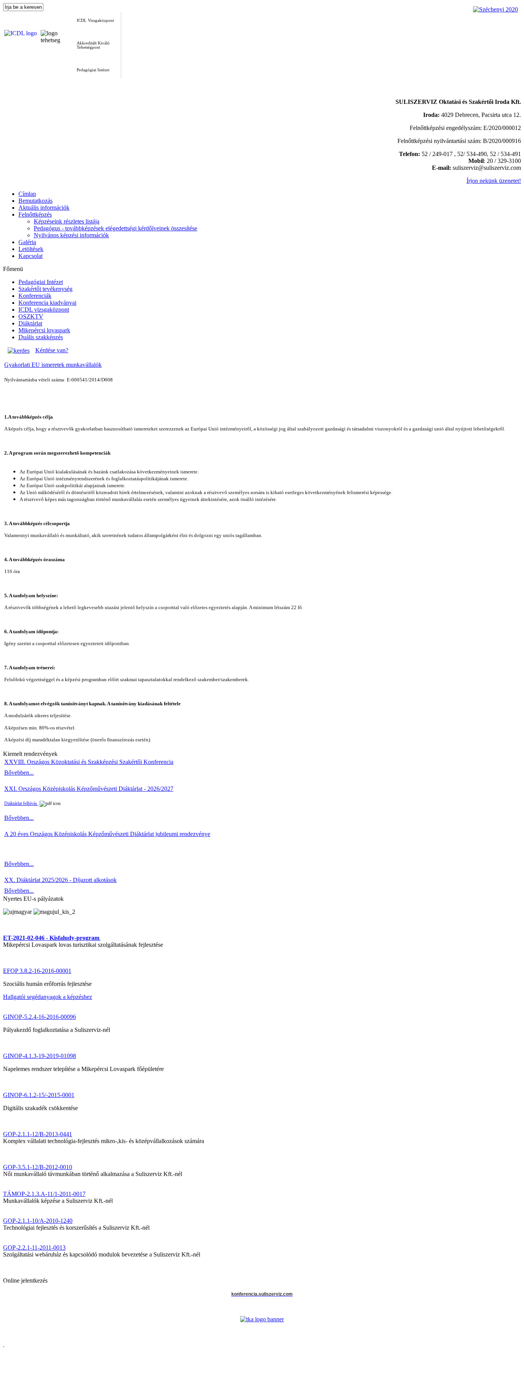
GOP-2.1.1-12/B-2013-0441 (37, 1134)
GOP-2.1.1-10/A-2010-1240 (38, 1220)
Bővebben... (19, 772)
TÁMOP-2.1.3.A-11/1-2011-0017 (44, 1194)
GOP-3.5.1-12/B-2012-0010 (37, 1167)
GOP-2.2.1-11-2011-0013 (34, 1247)
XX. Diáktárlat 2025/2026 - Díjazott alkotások (60, 880)
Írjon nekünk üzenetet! (493, 180)
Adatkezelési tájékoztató (32, 1379)
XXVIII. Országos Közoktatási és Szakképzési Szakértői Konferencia (88, 762)
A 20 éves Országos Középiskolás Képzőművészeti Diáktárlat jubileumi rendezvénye (107, 834)
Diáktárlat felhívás (21, 803)
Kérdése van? (51, 350)
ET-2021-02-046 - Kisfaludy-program (51, 938)
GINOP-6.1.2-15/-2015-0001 (38, 1095)
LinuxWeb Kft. (505, 1385)
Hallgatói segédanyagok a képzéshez (47, 997)
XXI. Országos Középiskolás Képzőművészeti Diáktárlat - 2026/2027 (88, 788)
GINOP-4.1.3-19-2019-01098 (39, 1056)
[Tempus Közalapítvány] (262, 1319)
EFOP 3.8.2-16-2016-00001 (37, 970)
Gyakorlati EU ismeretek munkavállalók (53, 364)
